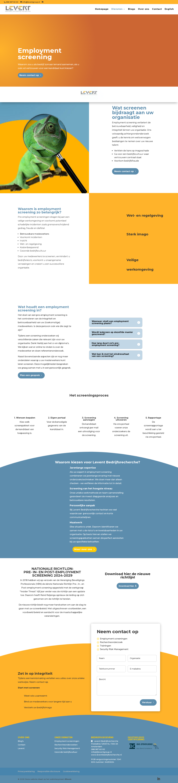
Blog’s (21, 741)
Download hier (126, 586)
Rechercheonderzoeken (66, 745)
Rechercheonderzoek (111, 642)
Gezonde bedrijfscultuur (65, 752)
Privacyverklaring (26, 771)
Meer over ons (83, 549)
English (169, 9)
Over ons (143, 9)
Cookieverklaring (71, 771)
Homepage (102, 9)
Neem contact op (29, 75)
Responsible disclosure (49, 771)
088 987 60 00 (12, 2)
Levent (21, 748)
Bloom (68, 779)
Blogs (131, 9)
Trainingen (105, 646)
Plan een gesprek (30, 375)
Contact (157, 9)
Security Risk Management (114, 649)
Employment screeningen (113, 638)
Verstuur (147, 702)
